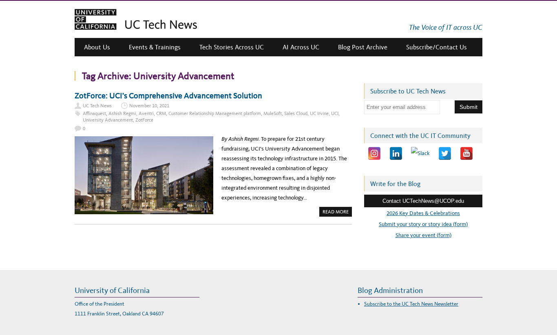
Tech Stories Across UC (231, 47)
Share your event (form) (423, 235)
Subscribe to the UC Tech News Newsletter (411, 304)
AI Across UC (301, 47)
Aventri (146, 113)
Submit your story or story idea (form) (423, 224)
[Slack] (420, 153)
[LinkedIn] (396, 153)
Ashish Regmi (122, 113)
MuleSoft (272, 113)
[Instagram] (374, 153)
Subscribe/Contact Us (436, 47)
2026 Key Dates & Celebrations (423, 213)
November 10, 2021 (149, 106)
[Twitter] (445, 153)
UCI (334, 113)
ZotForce (144, 120)
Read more (337, 213)
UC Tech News (97, 106)
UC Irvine (319, 113)
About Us (97, 47)
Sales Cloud (295, 113)
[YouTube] (466, 153)
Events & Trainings (155, 47)
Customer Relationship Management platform (214, 113)
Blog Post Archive (362, 47)
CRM (161, 113)
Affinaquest (94, 113)
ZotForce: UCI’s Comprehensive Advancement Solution (168, 95)
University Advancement (108, 120)
